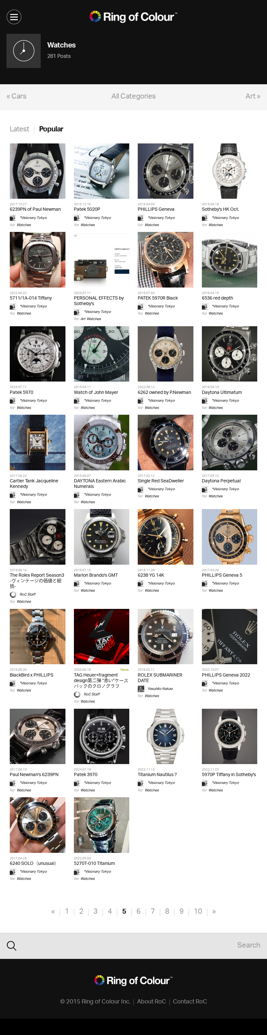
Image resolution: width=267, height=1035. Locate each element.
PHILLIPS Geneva (156, 210)
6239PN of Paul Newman (35, 210)
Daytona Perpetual (221, 481)
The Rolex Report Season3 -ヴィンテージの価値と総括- (37, 581)
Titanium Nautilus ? (157, 775)
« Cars (16, 97)
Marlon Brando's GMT (96, 576)
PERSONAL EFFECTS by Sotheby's (99, 301)
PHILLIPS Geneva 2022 (226, 675)
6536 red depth (217, 298)
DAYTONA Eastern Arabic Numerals (100, 484)
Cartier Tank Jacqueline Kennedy (34, 484)
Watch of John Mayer (96, 393)
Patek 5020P (87, 210)
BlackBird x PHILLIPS (31, 675)
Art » (253, 97)
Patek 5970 (21, 393)
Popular (51, 130)
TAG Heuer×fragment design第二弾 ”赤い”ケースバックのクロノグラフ (101, 681)
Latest (19, 130)
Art (82, 319)
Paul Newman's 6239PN (34, 775)
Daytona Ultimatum (222, 393)
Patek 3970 (85, 775)
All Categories (133, 97)
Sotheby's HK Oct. (220, 210)
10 (198, 912)
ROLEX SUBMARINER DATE (160, 678)
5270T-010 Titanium (94, 864)
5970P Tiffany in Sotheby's (229, 775)
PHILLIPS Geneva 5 (222, 576)
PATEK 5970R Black (158, 298)
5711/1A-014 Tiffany (31, 298)
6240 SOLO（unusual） (34, 864)
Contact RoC (190, 1002)
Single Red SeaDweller (161, 481)
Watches (24, 225)
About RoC (151, 1002)
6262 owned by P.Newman (164, 393)
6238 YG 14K (151, 576)
